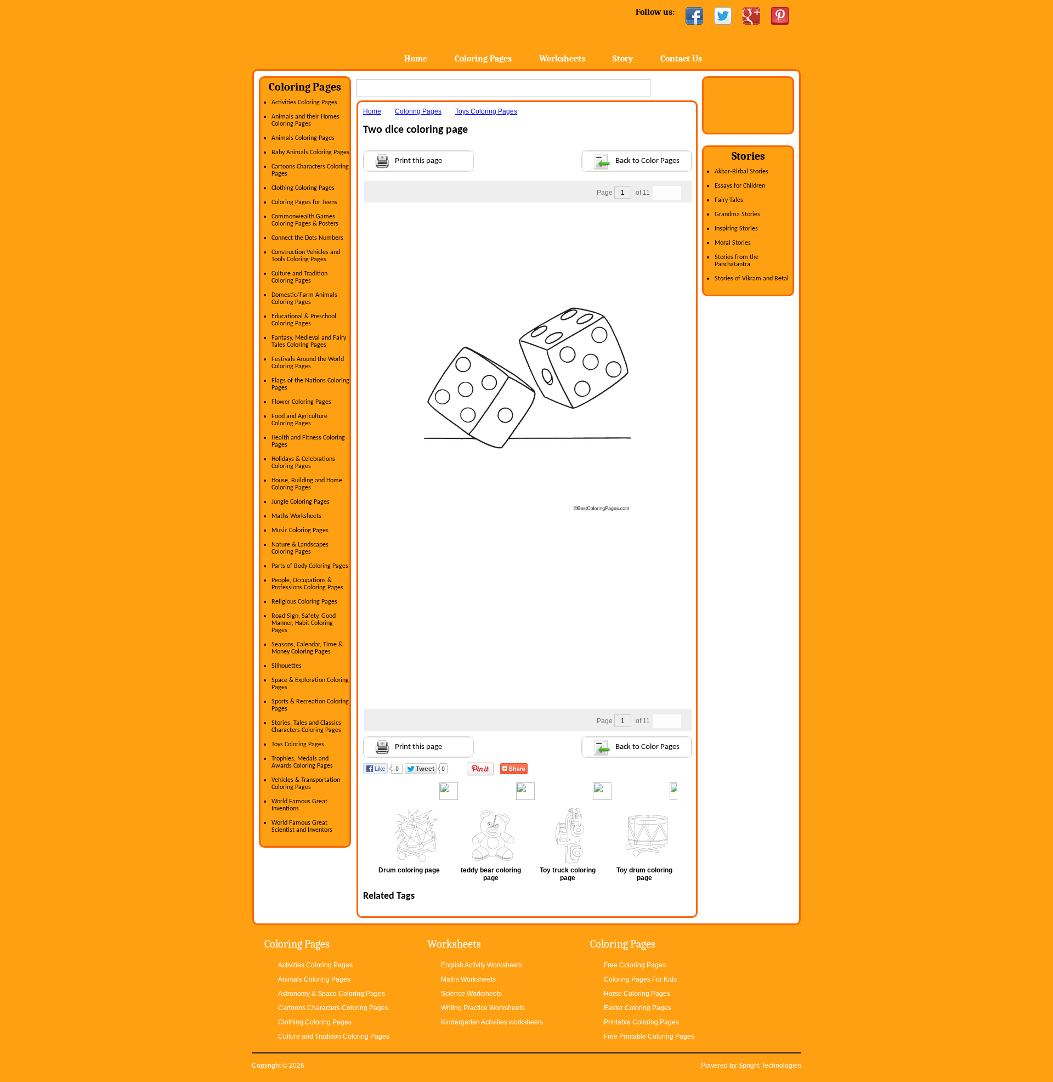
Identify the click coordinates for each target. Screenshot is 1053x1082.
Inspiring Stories (736, 229)
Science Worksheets (471, 994)
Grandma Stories (737, 214)
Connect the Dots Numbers (307, 238)
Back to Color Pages (647, 161)
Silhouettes (286, 666)
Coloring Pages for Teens (304, 202)
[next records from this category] (674, 193)
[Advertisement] (527, 224)
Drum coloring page (409, 870)
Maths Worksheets (296, 516)
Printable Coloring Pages (641, 1022)
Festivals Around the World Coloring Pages (307, 363)
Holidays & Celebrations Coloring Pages (303, 463)
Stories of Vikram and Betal (752, 278)
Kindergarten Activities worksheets (492, 1022)
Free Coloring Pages (635, 965)
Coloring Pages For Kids (640, 979)
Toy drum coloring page (644, 874)
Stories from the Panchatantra (736, 261)
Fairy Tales (729, 200)
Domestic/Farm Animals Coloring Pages (304, 299)
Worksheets (562, 59)
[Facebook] (694, 16)
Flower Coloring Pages (301, 402)
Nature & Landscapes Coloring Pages (300, 548)
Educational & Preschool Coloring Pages (303, 320)
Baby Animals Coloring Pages (310, 152)
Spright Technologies (769, 1065)
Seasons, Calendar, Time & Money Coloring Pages (307, 648)
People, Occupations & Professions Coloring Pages (307, 584)
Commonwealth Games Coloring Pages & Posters (304, 220)
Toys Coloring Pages (297, 744)
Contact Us (681, 59)
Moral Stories (733, 243)
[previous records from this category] (660, 193)
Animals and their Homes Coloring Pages (305, 120)
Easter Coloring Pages (637, 1008)
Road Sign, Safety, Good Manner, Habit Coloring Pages (303, 623)
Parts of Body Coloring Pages (309, 566)
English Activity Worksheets (481, 965)
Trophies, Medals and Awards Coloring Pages (302, 762)
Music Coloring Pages (300, 530)
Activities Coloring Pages (304, 102)
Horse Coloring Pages (637, 994)
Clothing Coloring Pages (303, 188)
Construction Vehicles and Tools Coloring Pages (305, 256)
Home (338, 33)
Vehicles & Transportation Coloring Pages (305, 784)
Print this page (418, 161)
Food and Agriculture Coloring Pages (299, 420)
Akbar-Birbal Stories (741, 171)
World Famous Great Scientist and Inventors (301, 826)
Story (623, 59)
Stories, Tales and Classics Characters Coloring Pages (306, 727)
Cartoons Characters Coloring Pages (333, 1008)
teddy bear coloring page (491, 874)
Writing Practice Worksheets (482, 1008)
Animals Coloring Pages (303, 138)
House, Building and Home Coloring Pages (306, 484)
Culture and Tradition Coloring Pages (299, 277)
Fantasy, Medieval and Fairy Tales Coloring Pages (308, 341)
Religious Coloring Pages (304, 602)
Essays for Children (740, 186)
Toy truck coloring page (568, 874)
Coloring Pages (483, 59)
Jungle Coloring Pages (300, 502)
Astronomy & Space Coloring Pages (331, 994)
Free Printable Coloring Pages (649, 1036)
